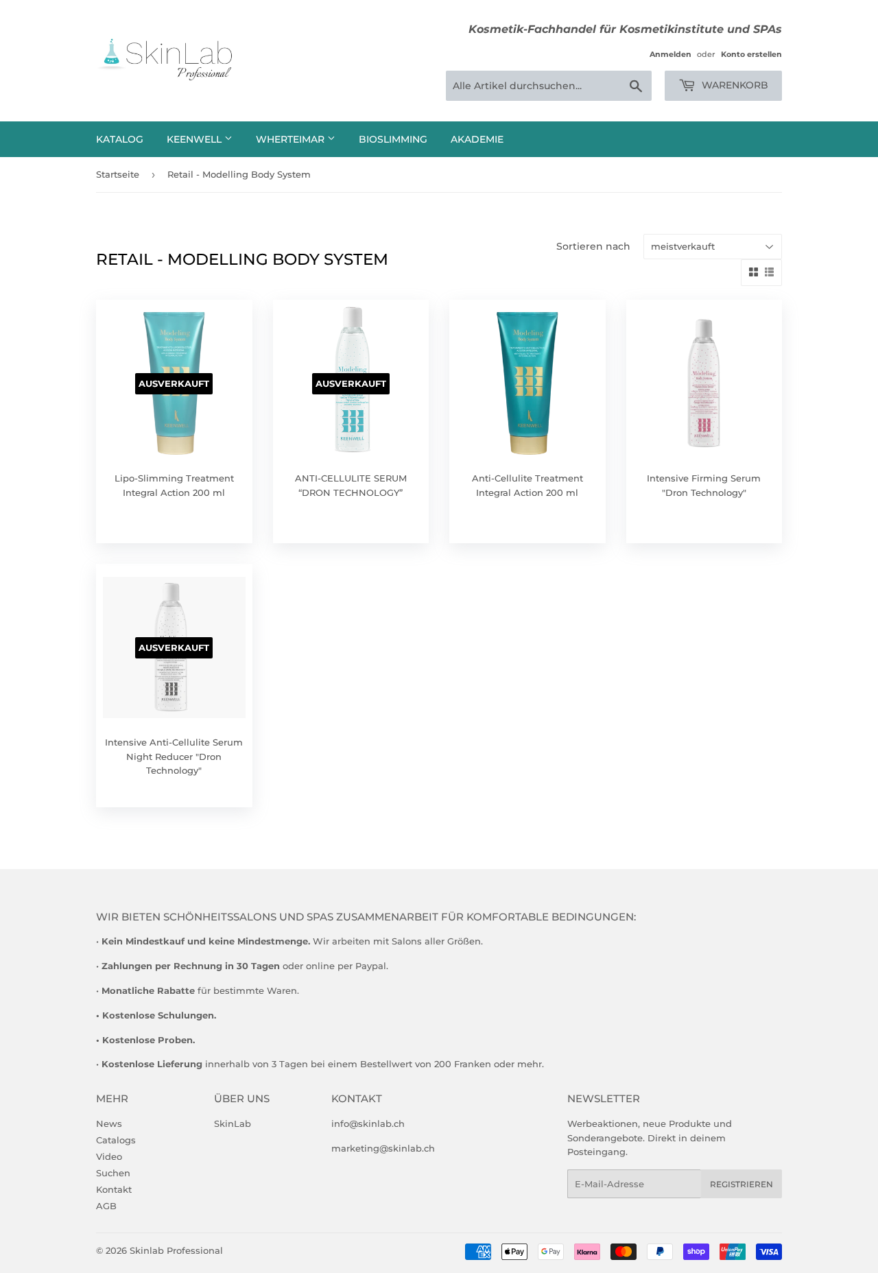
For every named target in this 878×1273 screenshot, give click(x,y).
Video (109, 1156)
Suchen (113, 1172)
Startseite (117, 174)
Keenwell (195, 139)
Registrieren (741, 1184)
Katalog (119, 139)
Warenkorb (733, 85)
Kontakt (114, 1189)
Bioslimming (393, 139)
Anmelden (670, 54)
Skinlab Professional (176, 1250)
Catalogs (116, 1139)
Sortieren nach (593, 246)
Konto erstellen (751, 54)
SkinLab (232, 1123)
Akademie (477, 139)
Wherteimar (291, 139)
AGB (106, 1205)
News (109, 1123)
